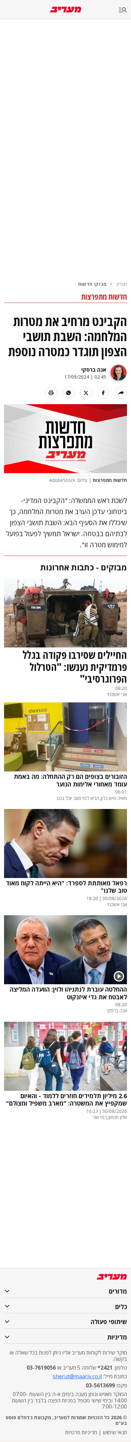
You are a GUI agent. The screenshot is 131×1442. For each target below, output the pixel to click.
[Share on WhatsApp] (68, 393)
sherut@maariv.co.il (77, 1376)
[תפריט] (125, 10)
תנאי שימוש (115, 1432)
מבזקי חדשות (92, 284)
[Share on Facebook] (103, 393)
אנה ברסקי (93, 369)
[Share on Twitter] (86, 393)
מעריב (121, 284)
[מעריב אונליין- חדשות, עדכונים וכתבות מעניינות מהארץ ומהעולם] (65, 9)
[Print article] (51, 393)
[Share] (121, 393)
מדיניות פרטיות (81, 1432)
